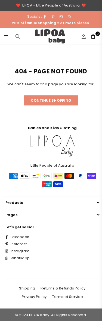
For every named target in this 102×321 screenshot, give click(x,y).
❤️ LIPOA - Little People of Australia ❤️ (51, 5)
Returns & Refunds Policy (63, 288)
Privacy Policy (34, 296)
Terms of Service (67, 296)
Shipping (27, 288)
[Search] (18, 36)
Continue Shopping (51, 100)
